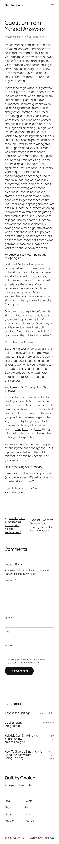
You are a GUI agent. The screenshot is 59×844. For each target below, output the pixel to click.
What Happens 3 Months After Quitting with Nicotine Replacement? (15, 525)
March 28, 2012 (51, 754)
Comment (10, 580)
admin (18, 36)
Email (8, 631)
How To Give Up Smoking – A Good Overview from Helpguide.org (23, 754)
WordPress (49, 837)
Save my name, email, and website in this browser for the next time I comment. (28, 661)
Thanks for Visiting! (17, 712)
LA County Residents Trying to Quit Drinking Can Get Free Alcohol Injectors (42, 525)
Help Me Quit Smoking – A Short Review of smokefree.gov (21, 738)
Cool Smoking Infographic (14, 724)
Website (9, 645)
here (44, 372)
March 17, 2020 (47, 712)
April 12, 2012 (52, 738)
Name (8, 617)
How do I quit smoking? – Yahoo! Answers (21, 490)
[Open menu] (52, 5)
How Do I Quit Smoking (35, 36)
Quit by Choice (14, 5)
